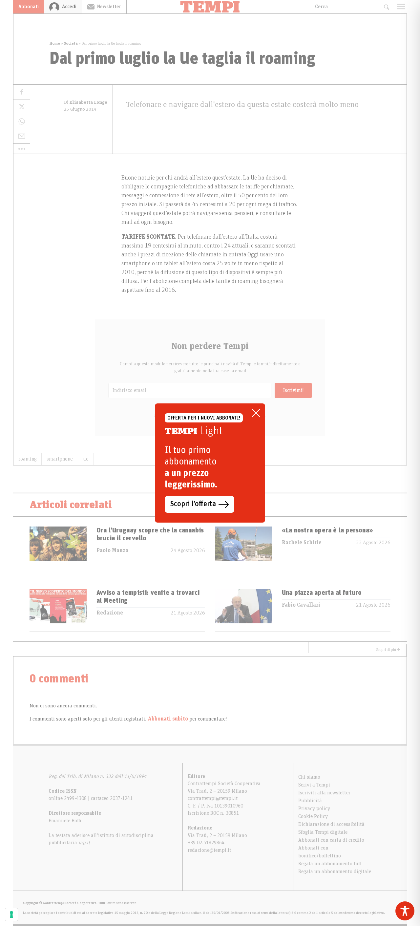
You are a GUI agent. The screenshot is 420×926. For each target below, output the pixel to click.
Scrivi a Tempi (314, 784)
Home (55, 43)
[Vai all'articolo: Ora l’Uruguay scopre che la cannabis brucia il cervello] (58, 548)
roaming (27, 459)
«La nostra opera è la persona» (327, 530)
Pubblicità (310, 800)
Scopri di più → (388, 650)
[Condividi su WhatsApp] (21, 121)
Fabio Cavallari (301, 605)
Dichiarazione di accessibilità (331, 824)
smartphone (60, 459)
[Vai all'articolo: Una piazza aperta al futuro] (243, 610)
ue (86, 459)
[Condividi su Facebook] (21, 92)
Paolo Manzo (112, 550)
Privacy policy (314, 808)
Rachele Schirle (302, 542)
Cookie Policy (313, 816)
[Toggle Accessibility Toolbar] (405, 911)
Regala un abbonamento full (330, 863)
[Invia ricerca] (386, 6)
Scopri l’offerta (193, 504)
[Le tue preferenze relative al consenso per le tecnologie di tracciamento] (11, 914)
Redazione (109, 612)
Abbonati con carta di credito (331, 840)
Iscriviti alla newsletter (324, 792)
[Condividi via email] (21, 136)
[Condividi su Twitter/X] (21, 106)
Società (71, 43)
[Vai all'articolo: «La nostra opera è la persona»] (243, 548)
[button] (21, 149)
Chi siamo (309, 777)
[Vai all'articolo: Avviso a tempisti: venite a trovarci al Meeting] (58, 610)
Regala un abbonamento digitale (334, 871)
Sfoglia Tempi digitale (322, 832)
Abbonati (28, 6)
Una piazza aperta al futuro (322, 593)
